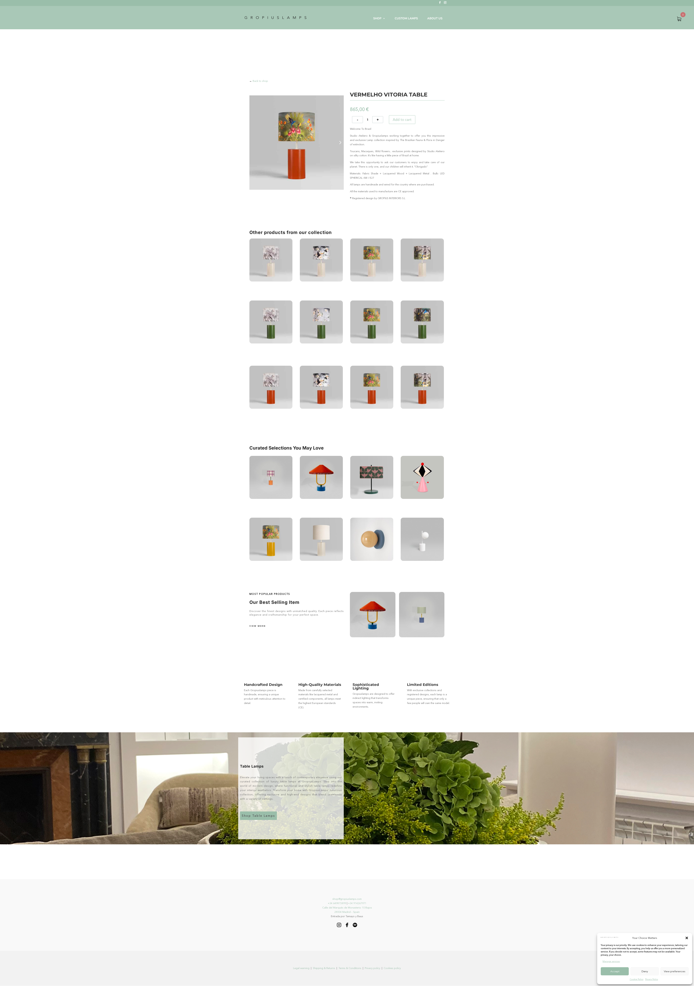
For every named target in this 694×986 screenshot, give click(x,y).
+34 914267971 (357, 903)
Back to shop (260, 81)
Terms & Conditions (350, 968)
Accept (614, 971)
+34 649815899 (337, 903)
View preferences (674, 971)
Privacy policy (372, 968)
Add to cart (402, 119)
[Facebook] (347, 926)
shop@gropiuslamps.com (347, 899)
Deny (644, 971)
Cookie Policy (636, 979)
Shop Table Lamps (258, 815)
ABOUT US (434, 18)
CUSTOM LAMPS (406, 18)
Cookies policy (392, 968)
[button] (687, 938)
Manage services (611, 961)
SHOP (377, 18)
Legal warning (301, 968)
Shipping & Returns (324, 968)
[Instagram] (339, 926)
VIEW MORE (257, 626)
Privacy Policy (651, 979)
